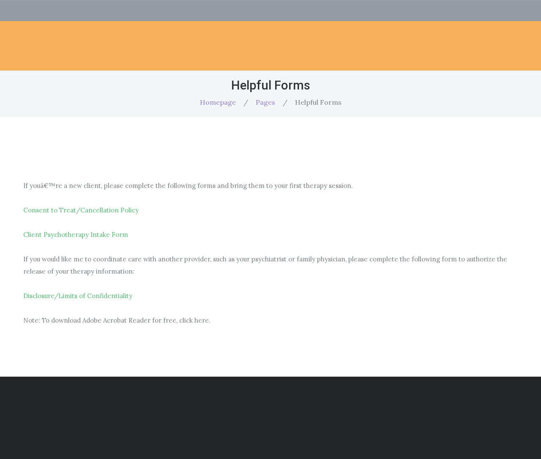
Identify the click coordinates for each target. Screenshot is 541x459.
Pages (265, 102)
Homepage (218, 102)
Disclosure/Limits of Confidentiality (77, 296)
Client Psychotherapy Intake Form (75, 235)
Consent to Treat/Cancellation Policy (81, 210)
